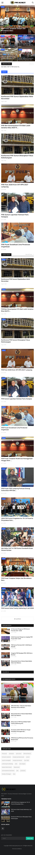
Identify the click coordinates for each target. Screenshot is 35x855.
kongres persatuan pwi (18, 757)
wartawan (11, 753)
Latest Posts (6, 254)
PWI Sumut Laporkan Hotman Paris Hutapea (14, 216)
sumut (27, 757)
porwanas (23, 770)
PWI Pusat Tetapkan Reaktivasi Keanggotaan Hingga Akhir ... (17, 459)
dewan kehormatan (7, 767)
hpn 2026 (26, 760)
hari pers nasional (6, 757)
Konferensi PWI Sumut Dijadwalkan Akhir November (17, 98)
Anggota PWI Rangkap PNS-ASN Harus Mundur (21, 653)
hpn (14, 774)
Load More (18, 619)
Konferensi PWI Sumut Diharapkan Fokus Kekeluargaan (17, 157)
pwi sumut (18, 753)
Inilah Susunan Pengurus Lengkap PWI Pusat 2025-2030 (22, 637)
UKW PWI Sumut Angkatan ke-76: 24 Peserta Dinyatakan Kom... (17, 519)
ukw (16, 763)
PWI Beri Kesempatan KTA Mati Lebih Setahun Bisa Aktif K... (15, 127)
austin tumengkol (6, 760)
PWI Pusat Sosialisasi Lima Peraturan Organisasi (15, 246)
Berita (4, 72)
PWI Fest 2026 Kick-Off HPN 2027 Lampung (14, 186)
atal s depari (22, 763)
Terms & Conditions (17, 848)
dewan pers (16, 767)
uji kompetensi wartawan (8, 770)
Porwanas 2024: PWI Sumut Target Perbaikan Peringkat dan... (20, 730)
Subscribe (30, 838)
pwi (17, 770)
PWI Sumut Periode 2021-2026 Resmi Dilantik (21, 645)
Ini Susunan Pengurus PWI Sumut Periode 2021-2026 (20, 629)
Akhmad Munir (27, 753)
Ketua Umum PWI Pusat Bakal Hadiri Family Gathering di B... (21, 722)
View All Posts (29, 254)
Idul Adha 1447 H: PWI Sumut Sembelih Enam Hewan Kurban (17, 549)
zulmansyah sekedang (7, 763)
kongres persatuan (17, 760)
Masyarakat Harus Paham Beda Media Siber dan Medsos (21, 661)
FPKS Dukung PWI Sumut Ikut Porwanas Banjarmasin (22, 738)
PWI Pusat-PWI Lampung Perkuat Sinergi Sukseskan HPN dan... (15, 489)
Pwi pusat (4, 753)
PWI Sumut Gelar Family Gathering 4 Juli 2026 (17, 608)
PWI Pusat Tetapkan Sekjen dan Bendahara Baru (16, 579)
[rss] (2, 828)
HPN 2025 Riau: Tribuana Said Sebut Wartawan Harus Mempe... (21, 706)
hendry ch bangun (6, 774)
